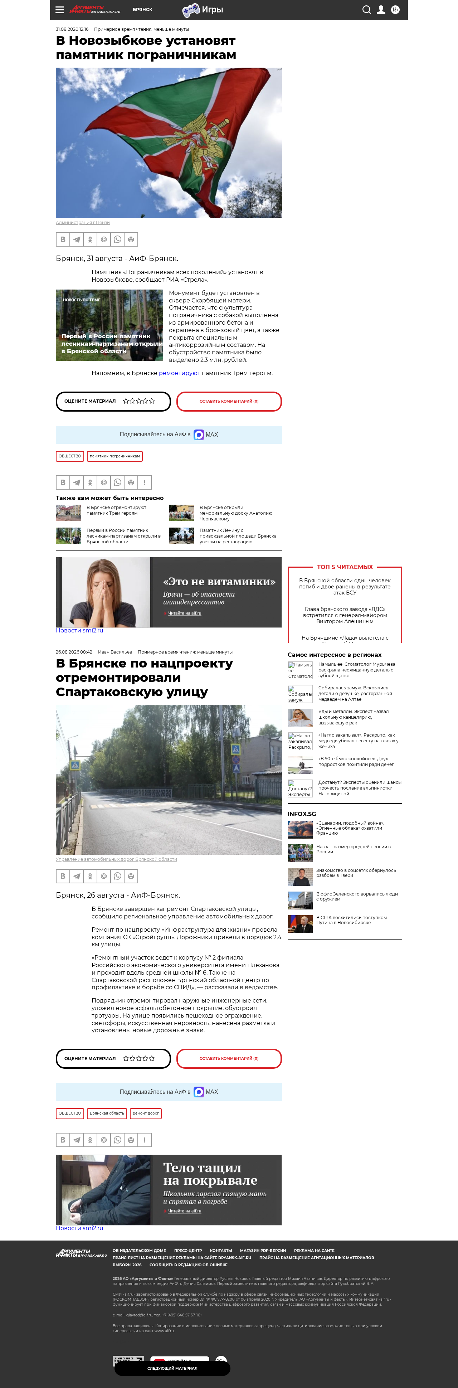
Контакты (221, 1250)
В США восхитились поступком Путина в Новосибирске (351, 920)
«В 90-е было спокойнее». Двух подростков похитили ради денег (356, 761)
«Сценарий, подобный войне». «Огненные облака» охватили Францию (350, 828)
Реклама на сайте (314, 1250)
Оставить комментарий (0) (229, 401)
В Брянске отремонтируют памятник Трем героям (116, 510)
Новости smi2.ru (79, 630)
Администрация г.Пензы (83, 222)
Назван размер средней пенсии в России (353, 849)
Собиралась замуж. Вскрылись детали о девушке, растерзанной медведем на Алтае (355, 693)
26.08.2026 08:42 (74, 652)
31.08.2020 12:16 (72, 29)
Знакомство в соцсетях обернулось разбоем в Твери (356, 873)
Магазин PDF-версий (263, 1250)
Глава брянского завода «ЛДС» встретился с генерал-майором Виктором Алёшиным (345, 615)
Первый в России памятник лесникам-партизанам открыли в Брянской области (124, 536)
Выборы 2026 (127, 1265)
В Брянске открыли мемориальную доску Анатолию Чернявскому (236, 513)
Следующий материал (172, 1368)
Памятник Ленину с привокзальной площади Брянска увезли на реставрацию (238, 536)
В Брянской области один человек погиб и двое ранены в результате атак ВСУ (345, 587)
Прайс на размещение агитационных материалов (316, 1258)
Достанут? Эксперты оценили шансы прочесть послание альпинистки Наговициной (359, 788)
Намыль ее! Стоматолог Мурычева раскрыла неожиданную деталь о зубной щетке (356, 669)
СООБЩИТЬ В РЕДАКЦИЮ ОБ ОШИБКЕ (189, 1265)
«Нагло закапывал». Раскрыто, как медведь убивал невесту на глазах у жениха (358, 740)
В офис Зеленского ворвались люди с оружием (357, 897)
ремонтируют (179, 373)
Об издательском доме (139, 1250)
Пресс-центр (188, 1250)
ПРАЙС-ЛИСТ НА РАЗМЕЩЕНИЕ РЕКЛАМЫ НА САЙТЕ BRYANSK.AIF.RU (182, 1258)
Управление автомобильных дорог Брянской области (116, 859)
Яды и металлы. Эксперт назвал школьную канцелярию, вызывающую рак (353, 717)
